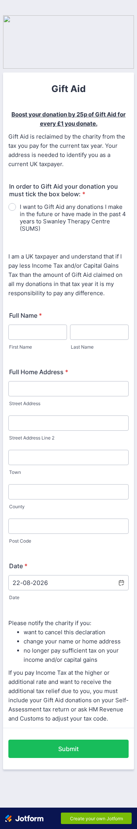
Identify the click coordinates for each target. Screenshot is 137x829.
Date (14, 597)
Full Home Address (38, 372)
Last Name (82, 347)
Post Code (20, 541)
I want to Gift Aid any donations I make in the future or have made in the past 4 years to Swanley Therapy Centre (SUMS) (73, 217)
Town (15, 472)
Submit (68, 749)
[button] (121, 582)
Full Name (25, 315)
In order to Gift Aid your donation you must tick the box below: (63, 190)
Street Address (24, 403)
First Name (20, 347)
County (17, 506)
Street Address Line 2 (31, 438)
